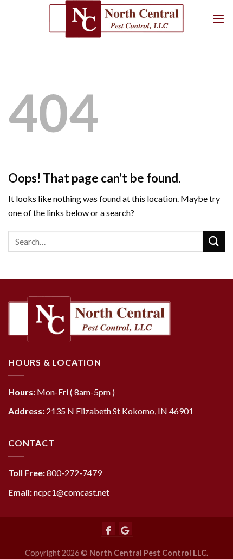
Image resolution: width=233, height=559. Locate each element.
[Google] (125, 528)
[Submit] (214, 241)
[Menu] (218, 18)
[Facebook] (108, 528)
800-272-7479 (74, 472)
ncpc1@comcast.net (71, 492)
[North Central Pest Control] (116, 19)
